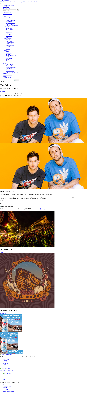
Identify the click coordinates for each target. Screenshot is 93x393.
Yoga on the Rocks (10, 23)
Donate (7, 59)
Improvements (9, 58)
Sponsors (5, 360)
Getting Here (9, 28)
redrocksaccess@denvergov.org (40, 208)
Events (4, 16)
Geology (8, 54)
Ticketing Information (11, 20)
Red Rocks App (6, 8)
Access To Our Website (8, 391)
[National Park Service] (5, 368)
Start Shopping (3, 313)
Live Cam (8, 49)
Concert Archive (9, 19)
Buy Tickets (3, 91)
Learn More (2, 252)
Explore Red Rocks (7, 38)
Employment (6, 363)
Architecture (8, 53)
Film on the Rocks (10, 24)
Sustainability (9, 56)
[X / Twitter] (7, 373)
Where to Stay (9, 36)
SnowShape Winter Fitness (12, 72)
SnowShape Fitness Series (12, 25)
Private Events (9, 21)
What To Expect (9, 29)
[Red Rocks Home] (46, 2)
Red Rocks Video (10, 43)
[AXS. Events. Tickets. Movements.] (8, 371)
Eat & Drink (8, 34)
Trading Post (9, 41)
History (7, 51)
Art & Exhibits (9, 47)
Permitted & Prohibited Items (12, 30)
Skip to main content (4, 0)
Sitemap (5, 387)
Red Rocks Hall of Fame (11, 42)
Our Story (5, 50)
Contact (7, 60)
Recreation (8, 46)
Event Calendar (9, 17)
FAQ (7, 33)
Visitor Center (9, 40)
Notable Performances (11, 55)
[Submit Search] (18, 10)
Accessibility (9, 32)
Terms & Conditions (7, 386)
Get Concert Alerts (7, 12)
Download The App (7, 14)
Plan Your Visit (6, 26)
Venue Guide (6, 359)
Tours (7, 37)
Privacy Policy (6, 384)
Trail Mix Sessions (10, 45)
